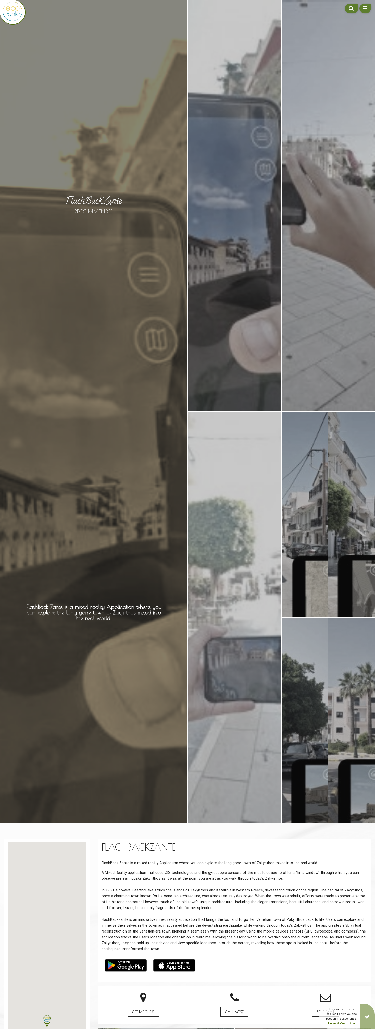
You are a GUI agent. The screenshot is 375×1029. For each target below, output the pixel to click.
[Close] (367, 1016)
